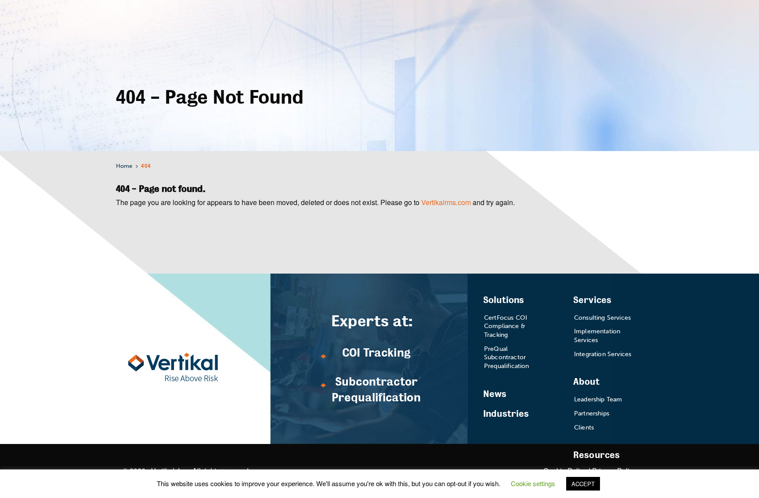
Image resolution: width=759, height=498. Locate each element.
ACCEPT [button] (583, 484)
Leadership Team (598, 399)
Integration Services (602, 354)
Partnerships (591, 413)
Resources (596, 455)
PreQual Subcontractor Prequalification (506, 357)
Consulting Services (602, 317)
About (586, 382)
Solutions (503, 300)
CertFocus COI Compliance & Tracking (505, 326)
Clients (584, 427)
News (495, 394)
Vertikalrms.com (446, 202)
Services (592, 300)
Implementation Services (597, 336)
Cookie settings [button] (533, 483)
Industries (506, 414)
